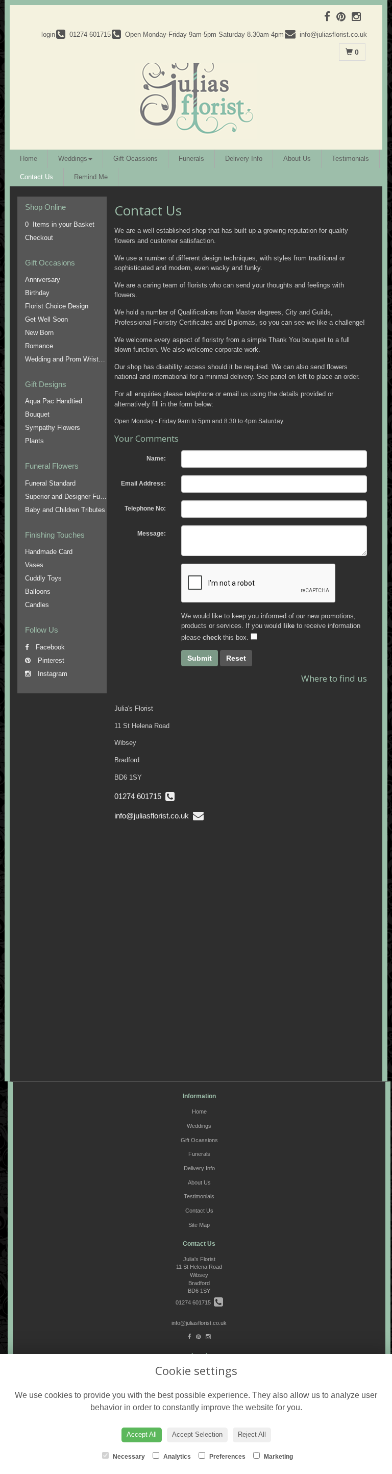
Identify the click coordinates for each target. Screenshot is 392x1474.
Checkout (39, 237)
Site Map (199, 1225)
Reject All (252, 1434)
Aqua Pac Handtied (53, 401)
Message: (151, 533)
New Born (39, 332)
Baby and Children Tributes (65, 510)
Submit (199, 658)
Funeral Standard (50, 483)
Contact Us (36, 177)
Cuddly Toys (43, 578)
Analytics (176, 1456)
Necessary (128, 1456)
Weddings (72, 158)
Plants (34, 441)
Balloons (38, 591)
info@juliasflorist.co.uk (153, 815)
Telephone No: (145, 508)
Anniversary (42, 279)
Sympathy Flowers (52, 427)
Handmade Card (48, 551)
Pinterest (50, 660)
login (48, 34)
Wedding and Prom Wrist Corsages (77, 359)
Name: (156, 458)
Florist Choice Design (56, 306)
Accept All (142, 1434)
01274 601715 (139, 796)
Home (28, 158)
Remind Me (91, 177)
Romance (39, 346)
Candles (37, 605)
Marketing (277, 1456)
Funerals (191, 158)
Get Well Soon (46, 319)
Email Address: (143, 483)
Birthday (37, 293)
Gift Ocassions (135, 158)
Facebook (49, 647)
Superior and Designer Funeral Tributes (82, 496)
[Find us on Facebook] (330, 16)
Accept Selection (197, 1434)
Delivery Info (243, 158)
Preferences (227, 1456)
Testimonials (350, 158)
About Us (297, 158)
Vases (34, 565)
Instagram (51, 674)
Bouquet (37, 414)
